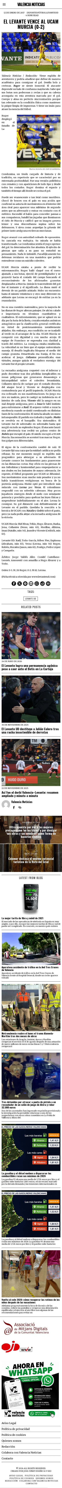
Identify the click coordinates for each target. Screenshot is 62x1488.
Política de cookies (14, 1434)
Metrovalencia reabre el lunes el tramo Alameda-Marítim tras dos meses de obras (28, 1034)
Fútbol (42, 12)
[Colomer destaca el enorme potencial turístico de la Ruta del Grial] (31, 858)
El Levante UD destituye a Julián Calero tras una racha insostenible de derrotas (30, 730)
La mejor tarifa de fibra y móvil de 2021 (22, 918)
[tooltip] (14, 583)
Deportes (32, 12)
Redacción (8, 1446)
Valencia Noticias (21, 802)
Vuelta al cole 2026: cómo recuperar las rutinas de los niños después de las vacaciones (31, 1301)
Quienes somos (11, 1440)
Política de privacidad (16, 1429)
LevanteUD (52, 12)
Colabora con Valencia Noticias (21, 1452)
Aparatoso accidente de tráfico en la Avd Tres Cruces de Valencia (30, 968)
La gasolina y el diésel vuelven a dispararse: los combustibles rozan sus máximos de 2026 (26, 1174)
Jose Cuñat (29, 1471)
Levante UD (30, 598)
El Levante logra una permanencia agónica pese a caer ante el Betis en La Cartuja (30, 667)
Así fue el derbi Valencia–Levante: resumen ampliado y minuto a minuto (30, 794)
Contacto (7, 1458)
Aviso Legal (9, 1423)
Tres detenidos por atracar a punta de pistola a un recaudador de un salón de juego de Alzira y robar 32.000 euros (29, 1105)
